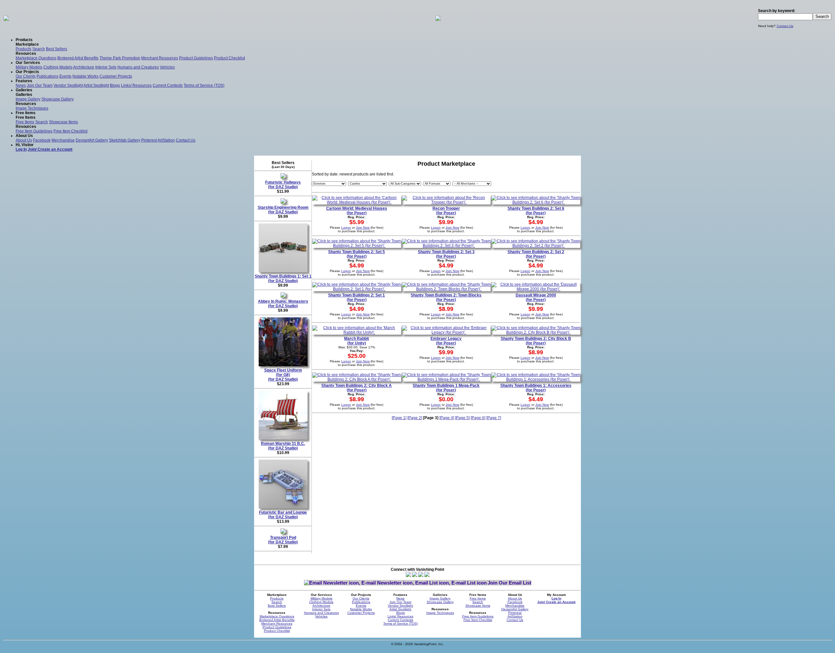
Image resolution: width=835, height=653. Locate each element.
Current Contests (168, 85)
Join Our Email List (509, 582)
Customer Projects (115, 76)
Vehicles (167, 67)
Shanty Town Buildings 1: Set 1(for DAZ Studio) (283, 278)
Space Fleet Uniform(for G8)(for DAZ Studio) (283, 375)
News (21, 85)
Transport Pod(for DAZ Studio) (283, 539)
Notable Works (85, 76)
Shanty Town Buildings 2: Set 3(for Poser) (446, 254)
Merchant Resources (159, 58)
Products (23, 49)
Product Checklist (229, 58)
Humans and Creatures (138, 67)
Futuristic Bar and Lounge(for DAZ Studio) (283, 514)
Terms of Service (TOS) (204, 85)
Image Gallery (28, 99)
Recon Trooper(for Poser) (446, 210)
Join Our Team (40, 85)
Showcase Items (63, 122)
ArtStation (166, 140)
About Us (24, 140)
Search (38, 49)
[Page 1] (399, 418)
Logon (346, 227)
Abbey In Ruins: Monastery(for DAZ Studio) (283, 303)
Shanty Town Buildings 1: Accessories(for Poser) (535, 387)
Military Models (29, 67)
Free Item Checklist (70, 131)
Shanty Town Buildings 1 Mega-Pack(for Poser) (446, 387)
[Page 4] (446, 418)
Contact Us (785, 26)
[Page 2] (414, 418)
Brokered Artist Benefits (78, 58)
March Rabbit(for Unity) (356, 340)
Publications (47, 76)
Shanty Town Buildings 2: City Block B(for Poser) (536, 340)
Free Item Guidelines (34, 131)
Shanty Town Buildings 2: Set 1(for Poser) (356, 297)
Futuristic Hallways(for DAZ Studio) (283, 184)
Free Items (25, 122)
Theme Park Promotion (119, 58)
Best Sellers (56, 49)
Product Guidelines (196, 58)
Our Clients (26, 76)
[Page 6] (478, 418)
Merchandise (63, 140)
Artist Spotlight (96, 85)
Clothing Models (57, 67)
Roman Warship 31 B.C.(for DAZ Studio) (283, 445)
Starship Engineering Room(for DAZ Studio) (283, 209)
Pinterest (149, 140)
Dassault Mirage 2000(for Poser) (536, 297)
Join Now (363, 227)
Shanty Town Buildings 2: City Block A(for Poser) (356, 387)
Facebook (42, 140)
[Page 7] (493, 418)
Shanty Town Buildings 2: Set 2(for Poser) (536, 254)
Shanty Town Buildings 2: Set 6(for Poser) (536, 210)
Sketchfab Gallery (124, 140)
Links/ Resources (136, 85)
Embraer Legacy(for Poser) (446, 340)
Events (65, 76)
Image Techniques (32, 108)
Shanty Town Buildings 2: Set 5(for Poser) (356, 254)
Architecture (83, 67)
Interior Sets (105, 67)
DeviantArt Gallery (92, 140)
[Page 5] (462, 418)
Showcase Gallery (57, 99)
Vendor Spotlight (68, 85)
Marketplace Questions (36, 58)
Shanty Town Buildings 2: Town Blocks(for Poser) (446, 297)
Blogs (115, 85)
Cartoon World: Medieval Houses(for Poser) (356, 210)
